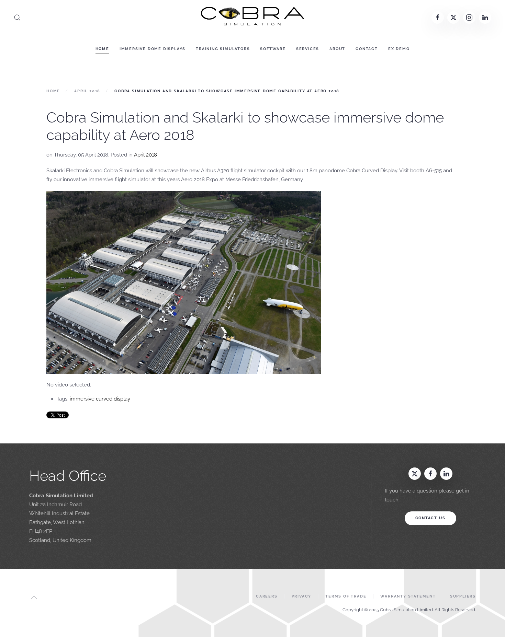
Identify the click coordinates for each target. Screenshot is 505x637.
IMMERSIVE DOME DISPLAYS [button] (153, 49)
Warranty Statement (408, 596)
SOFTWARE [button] (272, 49)
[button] (17, 17)
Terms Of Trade (345, 596)
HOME (102, 49)
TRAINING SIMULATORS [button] (223, 49)
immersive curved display (100, 399)
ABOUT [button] (337, 49)
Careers (267, 596)
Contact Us (430, 518)
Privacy (302, 596)
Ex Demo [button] (399, 49)
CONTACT (367, 49)
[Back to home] (252, 17)
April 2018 (145, 155)
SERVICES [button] (307, 49)
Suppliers (463, 596)
